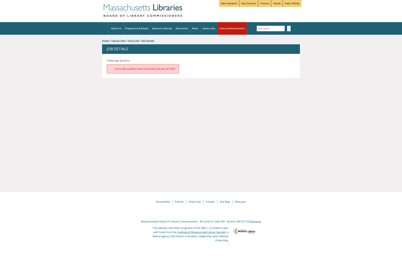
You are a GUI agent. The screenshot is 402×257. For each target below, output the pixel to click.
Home (105, 40)
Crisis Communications (232, 28)
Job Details (147, 40)
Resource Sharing (162, 28)
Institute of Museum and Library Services (201, 232)
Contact (210, 201)
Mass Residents (229, 3)
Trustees (264, 3)
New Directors (248, 3)
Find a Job (133, 40)
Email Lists (194, 201)
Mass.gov (240, 201)
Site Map (225, 201)
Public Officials (292, 3)
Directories (182, 28)
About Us (116, 28)
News (195, 28)
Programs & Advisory (136, 28)
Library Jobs (208, 28)
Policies (179, 201)
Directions (255, 221)
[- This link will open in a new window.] (204, 211)
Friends (277, 3)
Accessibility (163, 201)
